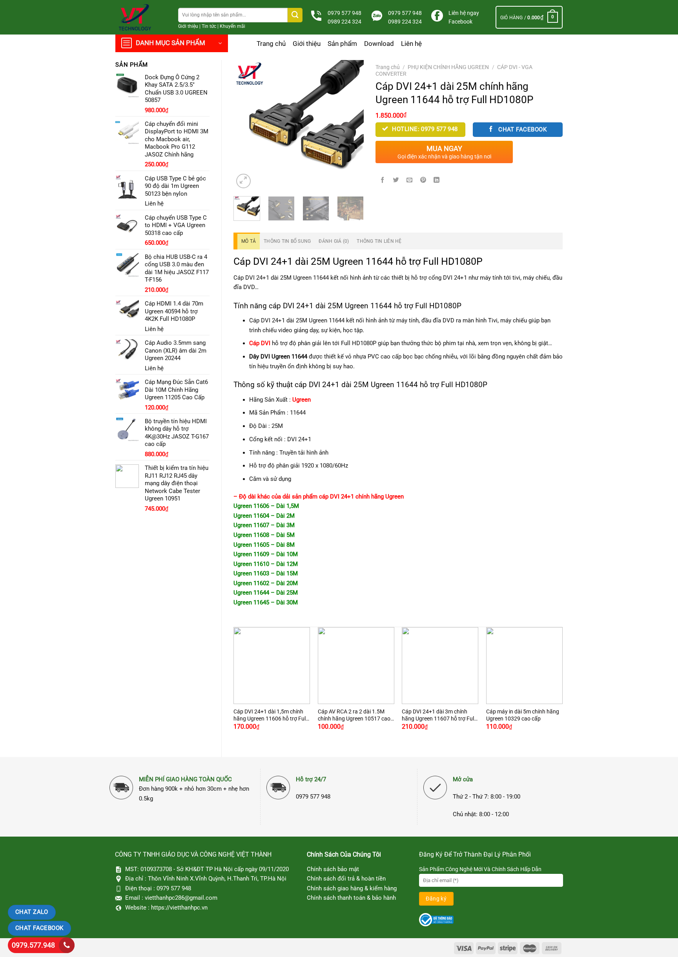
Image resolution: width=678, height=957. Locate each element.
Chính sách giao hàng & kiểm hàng (352, 888)
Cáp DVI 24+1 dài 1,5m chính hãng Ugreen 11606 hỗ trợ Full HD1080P (270, 715)
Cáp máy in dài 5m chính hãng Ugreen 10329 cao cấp (522, 715)
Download (379, 43)
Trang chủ (271, 43)
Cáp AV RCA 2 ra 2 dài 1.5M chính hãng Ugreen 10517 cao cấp (354, 715)
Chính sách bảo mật (333, 869)
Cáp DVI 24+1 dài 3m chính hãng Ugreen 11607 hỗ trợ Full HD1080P (438, 715)
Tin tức (209, 26)
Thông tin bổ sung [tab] (287, 241)
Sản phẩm (342, 43)
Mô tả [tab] (248, 241)
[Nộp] (295, 15)
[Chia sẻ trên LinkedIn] (436, 180)
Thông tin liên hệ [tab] (379, 241)
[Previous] (246, 125)
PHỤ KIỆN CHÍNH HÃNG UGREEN (448, 67)
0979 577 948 (344, 13)
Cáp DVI (259, 343)
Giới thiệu (188, 26)
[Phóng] (243, 181)
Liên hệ (411, 43)
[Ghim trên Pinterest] (423, 180)
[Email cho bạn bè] (409, 180)
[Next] (351, 125)
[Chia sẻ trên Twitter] (396, 180)
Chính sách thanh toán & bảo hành (351, 897)
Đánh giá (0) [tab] (334, 241)
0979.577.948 (33, 945)
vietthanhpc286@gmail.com (181, 897)
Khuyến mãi (232, 26)
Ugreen (301, 399)
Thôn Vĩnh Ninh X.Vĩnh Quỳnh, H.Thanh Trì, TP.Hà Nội (217, 878)
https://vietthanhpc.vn (179, 907)
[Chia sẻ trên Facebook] (382, 180)
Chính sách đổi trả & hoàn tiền (346, 878)
